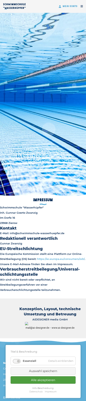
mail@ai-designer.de (37, 327)
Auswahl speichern (43, 371)
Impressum (51, 391)
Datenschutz (36, 391)
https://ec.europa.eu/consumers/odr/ (61, 258)
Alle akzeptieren (43, 380)
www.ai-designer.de (63, 327)
